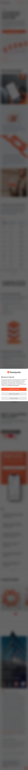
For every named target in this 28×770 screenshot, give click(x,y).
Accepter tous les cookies (14, 389)
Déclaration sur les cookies (13, 385)
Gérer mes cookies (14, 398)
